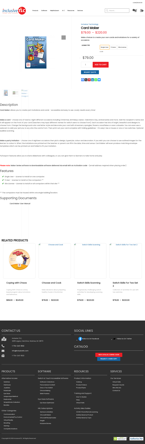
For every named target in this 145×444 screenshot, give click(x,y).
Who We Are (117, 388)
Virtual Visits (80, 403)
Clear (101, 51)
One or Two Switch (46, 388)
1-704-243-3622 (18, 346)
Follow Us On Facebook (90, 339)
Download (20, 208)
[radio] (104, 47)
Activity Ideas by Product (84, 415)
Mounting (7, 423)
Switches (7, 382)
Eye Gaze (7, 394)
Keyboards (7, 399)
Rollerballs (7, 391)
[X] (85, 79)
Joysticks (7, 388)
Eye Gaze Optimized (47, 403)
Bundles (6, 405)
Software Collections (47, 382)
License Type (86, 45)
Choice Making (45, 391)
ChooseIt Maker (45, 415)
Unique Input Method (11, 396)
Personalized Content (47, 385)
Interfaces (7, 385)
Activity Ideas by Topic (83, 418)
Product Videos (81, 385)
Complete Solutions (10, 429)
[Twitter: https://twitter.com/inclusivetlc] (114, 340)
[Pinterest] (89, 79)
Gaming (6, 426)
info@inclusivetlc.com (20, 351)
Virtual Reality (8, 420)
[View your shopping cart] (135, 10)
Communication (9, 414)
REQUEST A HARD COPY (108, 359)
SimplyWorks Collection (12, 402)
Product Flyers (81, 388)
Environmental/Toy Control (13, 417)
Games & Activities (46, 412)
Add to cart (101, 65)
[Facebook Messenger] (99, 79)
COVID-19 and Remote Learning (87, 412)
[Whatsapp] (95, 79)
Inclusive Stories (45, 423)
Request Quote (90, 72)
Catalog (79, 382)
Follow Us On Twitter (124, 339)
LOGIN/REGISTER (137, 2)
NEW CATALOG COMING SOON (109, 355)
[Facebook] (82, 79)
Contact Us (116, 391)
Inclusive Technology (89, 24)
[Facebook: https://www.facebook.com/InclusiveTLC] (80, 340)
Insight (42, 421)
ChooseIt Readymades (48, 418)
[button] (63, 37)
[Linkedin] (92, 79)
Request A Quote (118, 385)
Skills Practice (44, 394)
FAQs (78, 400)
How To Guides (81, 397)
